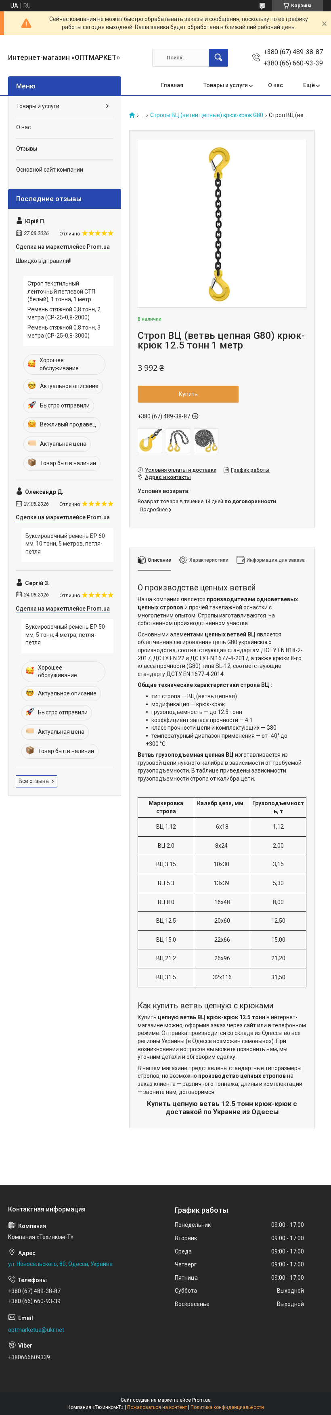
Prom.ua (201, 1400)
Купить (188, 394)
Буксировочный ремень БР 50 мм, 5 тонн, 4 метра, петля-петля (65, 635)
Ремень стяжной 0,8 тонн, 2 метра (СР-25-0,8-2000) (64, 313)
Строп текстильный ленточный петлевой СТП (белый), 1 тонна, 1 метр (61, 291)
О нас (275, 85)
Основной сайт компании (49, 169)
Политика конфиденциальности (227, 1407)
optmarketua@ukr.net (36, 1330)
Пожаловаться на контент (157, 1407)
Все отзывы (34, 781)
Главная (172, 85)
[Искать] (218, 58)
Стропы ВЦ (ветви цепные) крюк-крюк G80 (206, 115)
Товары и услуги (225, 85)
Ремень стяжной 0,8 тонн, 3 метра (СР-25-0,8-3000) (64, 331)
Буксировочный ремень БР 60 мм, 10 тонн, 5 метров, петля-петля (65, 544)
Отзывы (26, 148)
